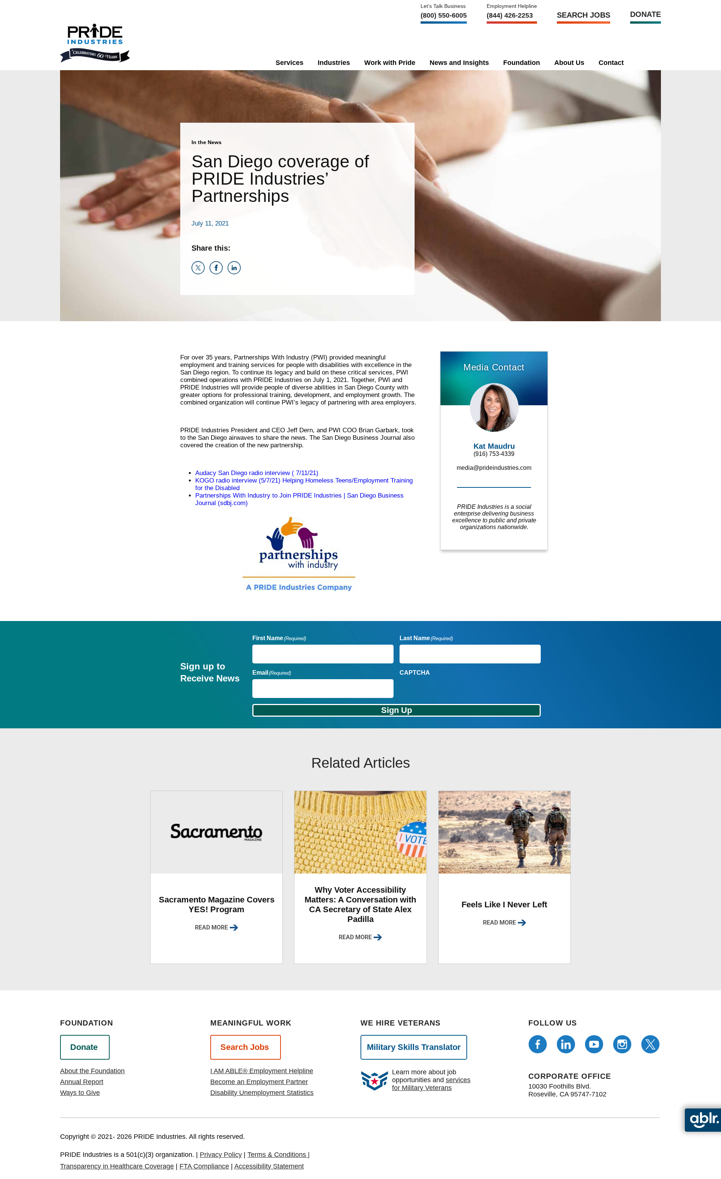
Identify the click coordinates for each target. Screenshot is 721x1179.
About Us (569, 62)
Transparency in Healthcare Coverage (117, 1166)
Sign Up (396, 710)
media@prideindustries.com (494, 468)
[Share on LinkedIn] (236, 272)
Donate (645, 14)
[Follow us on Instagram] (622, 1044)
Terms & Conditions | (278, 1154)
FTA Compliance (204, 1166)
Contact (611, 62)
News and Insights (459, 62)
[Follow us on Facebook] (537, 1044)
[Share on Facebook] (219, 272)
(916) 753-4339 (494, 454)
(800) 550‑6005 (444, 15)
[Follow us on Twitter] (650, 1044)
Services (289, 62)
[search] (643, 61)
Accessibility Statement (269, 1166)
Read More (211, 927)
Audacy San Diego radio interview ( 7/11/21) (256, 473)
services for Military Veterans (431, 1084)
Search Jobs (583, 15)
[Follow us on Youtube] (594, 1044)
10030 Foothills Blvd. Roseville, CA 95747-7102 (567, 1090)
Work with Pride (389, 62)
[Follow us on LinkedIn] (566, 1044)
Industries (334, 62)
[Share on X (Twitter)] (201, 272)
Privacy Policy (221, 1154)
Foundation (521, 62)
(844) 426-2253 (510, 15)
